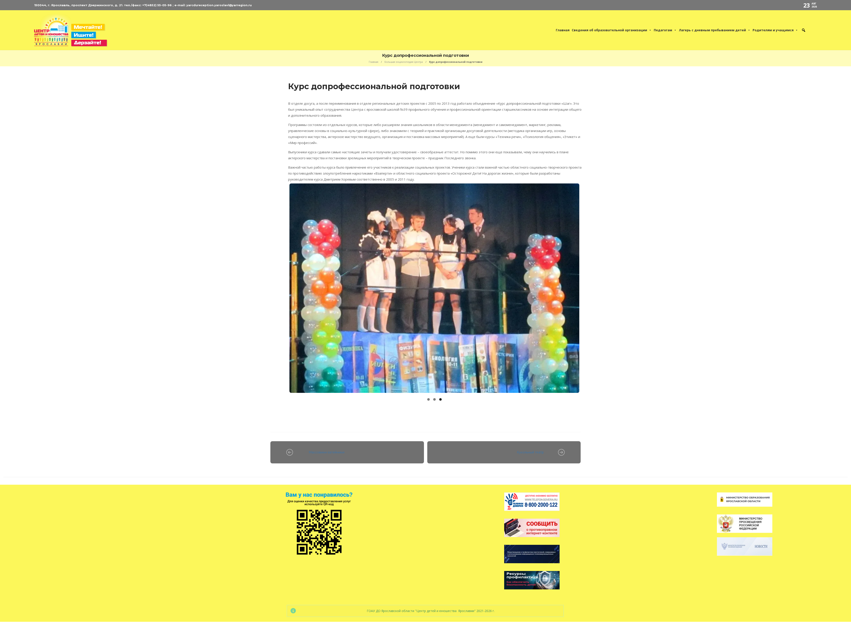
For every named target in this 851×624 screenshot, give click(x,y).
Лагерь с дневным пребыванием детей (712, 30)
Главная (563, 30)
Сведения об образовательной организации (609, 30)
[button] (803, 30)
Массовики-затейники (326, 453)
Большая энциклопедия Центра (404, 61)
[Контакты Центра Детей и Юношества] (813, 30)
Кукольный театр (530, 453)
